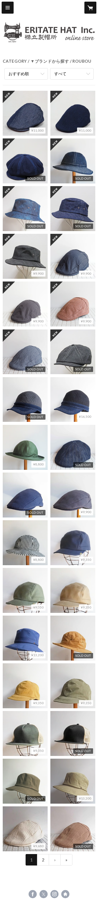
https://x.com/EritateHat (43, 894)
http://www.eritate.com (65, 894)
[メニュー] (8, 8)
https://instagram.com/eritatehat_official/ (54, 894)
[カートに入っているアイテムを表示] (90, 8)
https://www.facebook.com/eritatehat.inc (33, 894)
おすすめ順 (18, 73)
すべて (60, 73)
